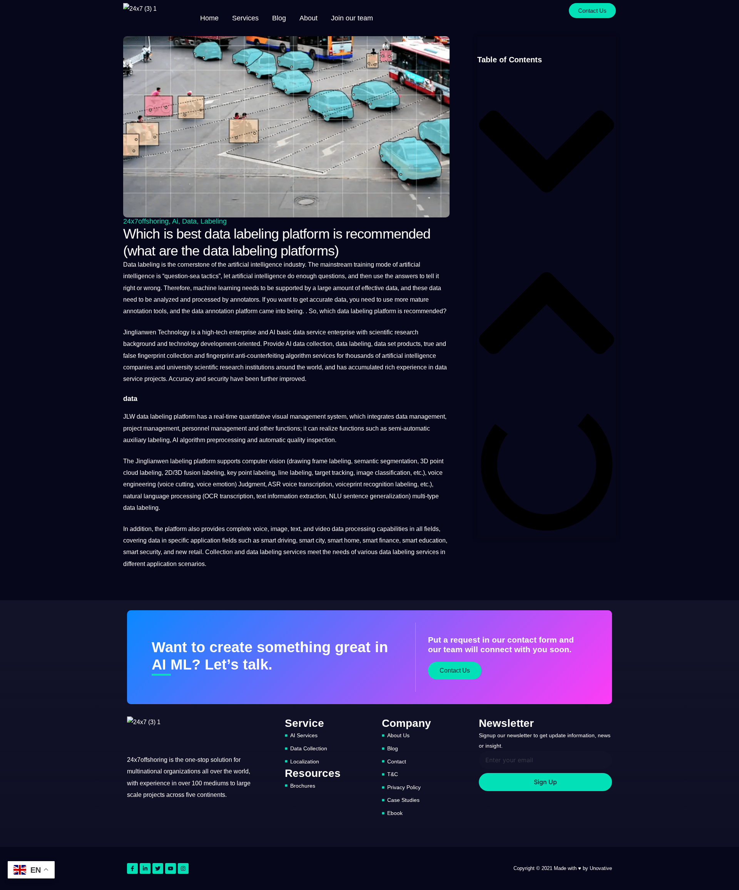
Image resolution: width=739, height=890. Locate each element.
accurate (321, 299)
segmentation (398, 461)
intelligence (266, 264)
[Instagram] (183, 868)
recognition (378, 484)
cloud (130, 472)
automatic (272, 440)
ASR (274, 484)
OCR (211, 496)
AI (288, 344)
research (406, 332)
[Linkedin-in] (145, 868)
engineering (139, 484)
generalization (389, 496)
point (245, 472)
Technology (173, 332)
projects (155, 379)
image (279, 529)
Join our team (352, 18)
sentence (355, 496)
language (156, 496)
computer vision (263, 461)
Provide (273, 344)
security (218, 379)
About (308, 18)
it (437, 276)
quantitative (255, 416)
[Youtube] (170, 868)
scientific (381, 332)
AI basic (280, 332)
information (283, 496)
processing (186, 496)
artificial (238, 264)
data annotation (213, 311)
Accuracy (181, 379)
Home (209, 18)
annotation (137, 311)
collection (180, 355)
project (132, 428)
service (316, 332)
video (322, 529)
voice (435, 472)
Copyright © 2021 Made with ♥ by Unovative (562, 868)
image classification (383, 472)
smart (268, 540)
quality (296, 440)
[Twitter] (157, 868)
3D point (431, 461)
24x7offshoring (146, 221)
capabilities (392, 529)
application (206, 540)
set (392, 344)
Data (189, 221)
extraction (312, 496)
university (180, 367)
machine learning (217, 288)
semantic (366, 461)
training (363, 264)
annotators (244, 299)
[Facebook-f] (132, 868)
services (324, 355)
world (314, 367)
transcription (315, 484)
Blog (279, 18)
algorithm (298, 355)
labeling (214, 221)
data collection (313, 344)
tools (160, 311)
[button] (546, 153)
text (261, 496)
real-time (225, 416)
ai (175, 221)
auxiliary (134, 440)
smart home (343, 540)
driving (287, 540)
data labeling (355, 311)
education (432, 540)
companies (138, 367)
